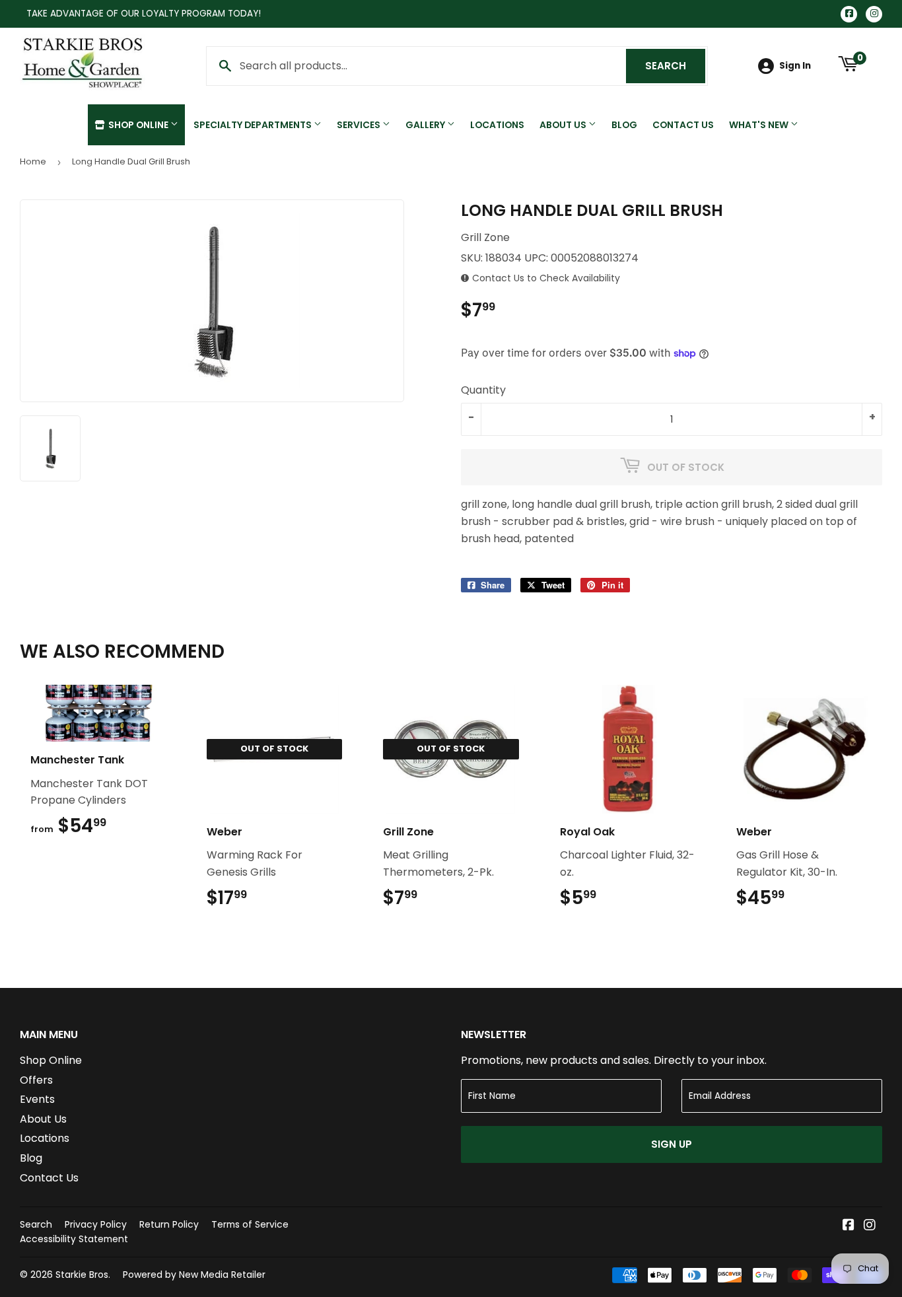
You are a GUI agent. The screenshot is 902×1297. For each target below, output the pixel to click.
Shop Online (138, 124)
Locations (497, 124)
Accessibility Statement (74, 1238)
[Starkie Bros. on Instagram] (870, 1226)
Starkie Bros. (82, 1274)
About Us (563, 124)
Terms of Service (250, 1224)
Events (37, 1099)
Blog (624, 124)
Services (359, 124)
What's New (759, 124)
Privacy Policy (96, 1224)
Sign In (795, 65)
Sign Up (671, 1144)
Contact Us (683, 124)
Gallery (426, 124)
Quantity (483, 390)
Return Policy (169, 1224)
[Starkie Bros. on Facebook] (848, 1226)
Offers (36, 1080)
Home (33, 161)
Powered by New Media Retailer (194, 1274)
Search (675, 66)
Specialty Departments (253, 124)
